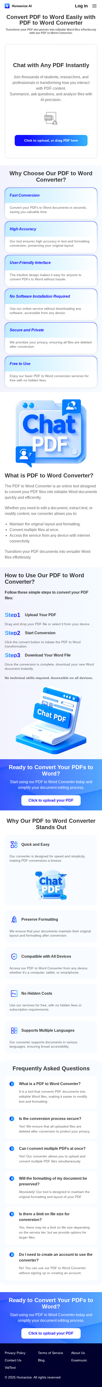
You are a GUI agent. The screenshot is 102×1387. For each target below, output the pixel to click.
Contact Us (13, 1360)
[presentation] (51, 106)
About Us (78, 1353)
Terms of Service (50, 1353)
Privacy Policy (15, 1353)
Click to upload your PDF (51, 800)
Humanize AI (22, 6)
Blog (41, 1360)
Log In (81, 6)
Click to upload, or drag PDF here (51, 140)
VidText (10, 1367)
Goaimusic (79, 1360)
